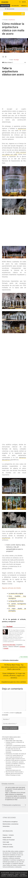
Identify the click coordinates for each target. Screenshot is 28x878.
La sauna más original (15, 593)
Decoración (15, 5)
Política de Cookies (8, 846)
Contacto (22, 646)
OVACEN (4, 2)
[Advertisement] (14, 92)
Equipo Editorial (7, 837)
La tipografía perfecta (15, 601)
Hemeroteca (6, 826)
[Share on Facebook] (6, 57)
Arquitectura (5, 5)
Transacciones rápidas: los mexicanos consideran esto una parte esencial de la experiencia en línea (15, 797)
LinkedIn (6, 648)
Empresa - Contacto (8, 835)
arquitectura (22, 128)
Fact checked (23, 656)
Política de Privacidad (9, 839)
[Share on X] (3, 57)
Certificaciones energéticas (10, 821)
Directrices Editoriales (9, 644)
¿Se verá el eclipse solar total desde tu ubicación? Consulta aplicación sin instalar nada (15, 789)
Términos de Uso (7, 844)
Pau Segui (16, 59)
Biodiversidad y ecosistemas (10, 824)
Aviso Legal (6, 842)
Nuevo (24, 2)
